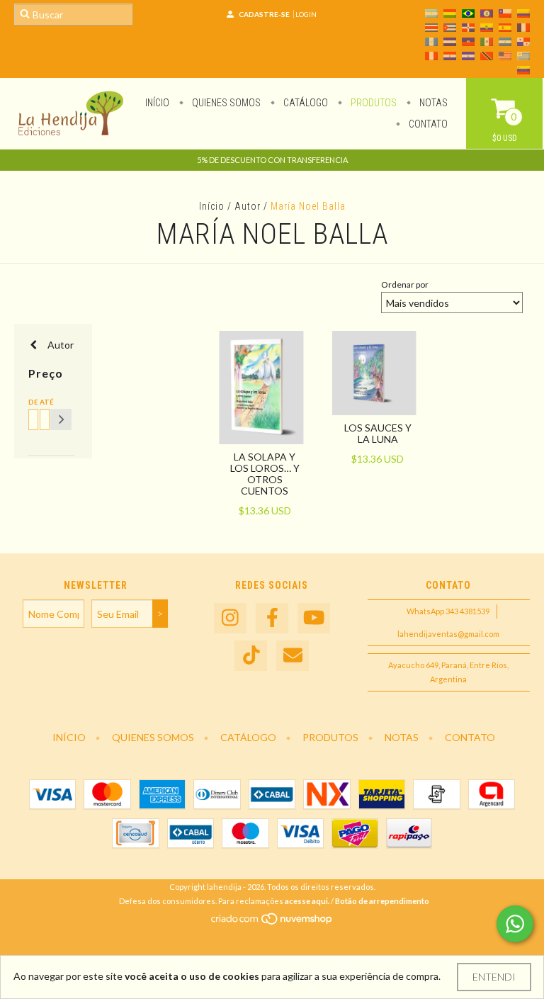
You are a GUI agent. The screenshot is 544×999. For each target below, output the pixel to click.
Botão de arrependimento (382, 900)
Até (42, 401)
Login (306, 14)
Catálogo (304, 102)
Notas (432, 102)
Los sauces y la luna (378, 433)
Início (157, 102)
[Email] (292, 655)
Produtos (372, 102)
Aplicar (61, 419)
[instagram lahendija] (230, 618)
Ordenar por (405, 284)
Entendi (494, 977)
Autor (247, 206)
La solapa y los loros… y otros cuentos (265, 474)
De (31, 401)
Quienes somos (225, 102)
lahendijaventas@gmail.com (448, 633)
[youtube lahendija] (314, 618)
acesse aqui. (307, 900)
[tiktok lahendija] (250, 655)
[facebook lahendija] (272, 618)
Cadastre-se (264, 14)
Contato (427, 124)
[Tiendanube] (272, 922)
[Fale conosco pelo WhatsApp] (515, 923)
